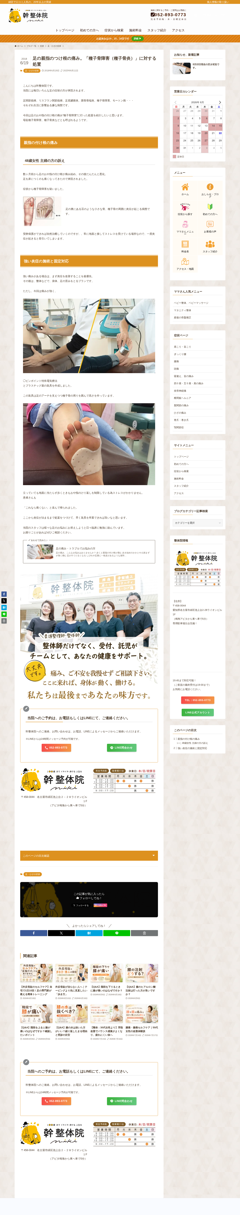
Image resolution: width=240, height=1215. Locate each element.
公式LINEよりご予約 (211, 15)
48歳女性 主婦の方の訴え (195, 743)
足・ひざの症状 (32, 71)
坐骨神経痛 (180, 390)
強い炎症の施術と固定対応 (192, 748)
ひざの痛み (180, 412)
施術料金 (179, 478)
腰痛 (176, 361)
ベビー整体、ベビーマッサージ (191, 302)
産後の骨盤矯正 (182, 317)
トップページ (181, 456)
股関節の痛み (181, 405)
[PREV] (176, 102)
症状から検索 (181, 471)
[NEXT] (219, 102)
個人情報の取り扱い (218, 2)
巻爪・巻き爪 (181, 420)
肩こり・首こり (182, 346)
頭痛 (176, 368)
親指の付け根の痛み (189, 738)
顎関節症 (179, 427)
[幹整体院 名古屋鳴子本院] (41, 15)
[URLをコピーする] (144, 933)
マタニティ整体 (182, 310)
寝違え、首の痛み (184, 376)
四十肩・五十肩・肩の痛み (188, 383)
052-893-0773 (170, 14)
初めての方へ (181, 464)
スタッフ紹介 (181, 485)
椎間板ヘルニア (182, 398)
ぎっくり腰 (180, 354)
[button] (33, 933)
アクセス (179, 493)
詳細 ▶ (137, 38)
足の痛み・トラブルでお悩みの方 (75, 548)
